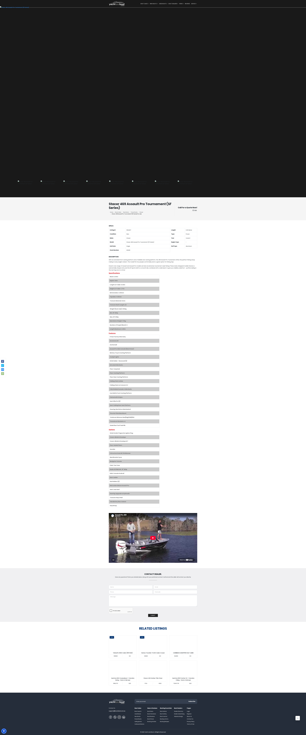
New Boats (126, 212)
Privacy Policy (190, 721)
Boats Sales (118, 212)
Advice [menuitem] (193, 3)
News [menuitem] (181, 3)
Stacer (141, 212)
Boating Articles (151, 721)
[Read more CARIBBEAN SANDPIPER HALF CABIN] (183, 643)
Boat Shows (150, 719)
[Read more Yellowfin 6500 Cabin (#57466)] (123, 643)
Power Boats (134, 212)
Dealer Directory (178, 711)
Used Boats (138, 714)
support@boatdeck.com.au (117, 711)
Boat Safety (163, 714)
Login (188, 711)
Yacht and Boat (149, 732)
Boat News (150, 711)
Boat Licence (163, 716)
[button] (2, 361)
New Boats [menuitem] (153, 3)
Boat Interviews (151, 714)
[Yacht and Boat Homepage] (117, 3)
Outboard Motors (139, 724)
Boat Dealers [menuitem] (173, 3)
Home (111, 212)
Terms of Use (190, 724)
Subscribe (191, 701)
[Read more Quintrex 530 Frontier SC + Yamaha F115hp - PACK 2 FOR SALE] (183, 668)
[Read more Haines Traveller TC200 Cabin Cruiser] (153, 643)
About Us (189, 716)
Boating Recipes (164, 721)
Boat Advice (163, 711)
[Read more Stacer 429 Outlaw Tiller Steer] (153, 668)
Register (189, 714)
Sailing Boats (138, 721)
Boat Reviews (151, 716)
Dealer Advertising (179, 714)
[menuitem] (148, 3)
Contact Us (190, 719)
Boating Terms (164, 719)
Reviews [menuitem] (187, 3)
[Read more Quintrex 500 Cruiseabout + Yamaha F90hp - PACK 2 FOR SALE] (123, 668)
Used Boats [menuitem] (162, 3)
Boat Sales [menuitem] (144, 3)
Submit (153, 615)
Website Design (178, 716)
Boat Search (138, 711)
